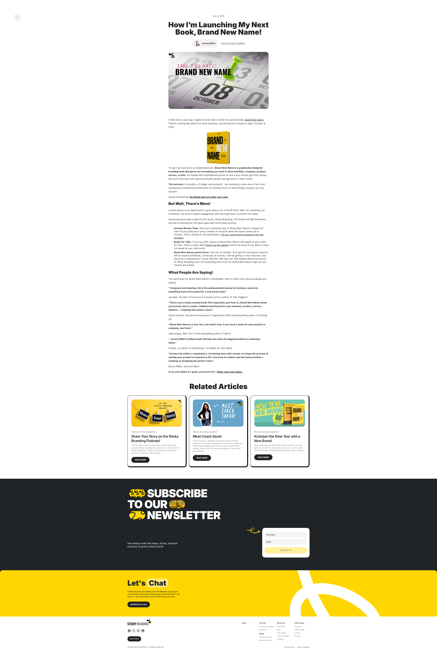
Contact (298, 636)
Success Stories (283, 636)
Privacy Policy (289, 647)
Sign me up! (286, 550)
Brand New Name (266, 640)
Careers (297, 633)
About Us (298, 626)
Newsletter (281, 626)
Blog (278, 630)
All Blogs (280, 639)
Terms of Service (303, 647)
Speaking (262, 630)
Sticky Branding (265, 637)
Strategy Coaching (266, 626)
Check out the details (217, 245)
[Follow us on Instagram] (138, 631)
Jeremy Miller (300, 630)
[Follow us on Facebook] (129, 631)
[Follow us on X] (134, 631)
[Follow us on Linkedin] (143, 631)
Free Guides (281, 633)
